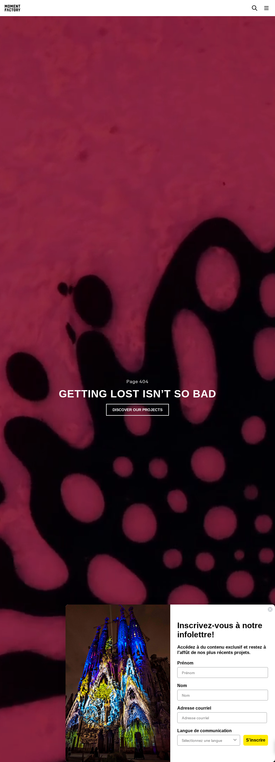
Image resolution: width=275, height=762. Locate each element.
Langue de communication (204, 730)
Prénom (185, 663)
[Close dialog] (270, 609)
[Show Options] (235, 740)
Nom (182, 685)
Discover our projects (137, 410)
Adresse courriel (194, 708)
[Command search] (254, 8)
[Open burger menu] (266, 8)
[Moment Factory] (12, 8)
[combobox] (207, 740)
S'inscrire (255, 740)
